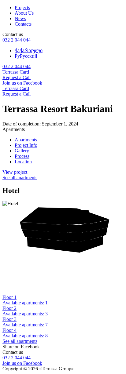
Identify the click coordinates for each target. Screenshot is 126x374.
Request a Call (16, 77)
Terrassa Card (15, 71)
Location (23, 161)
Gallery (22, 150)
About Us (24, 13)
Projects (22, 7)
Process (22, 156)
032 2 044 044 (16, 39)
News (20, 18)
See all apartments (19, 177)
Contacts (23, 24)
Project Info (26, 145)
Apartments (26, 139)
